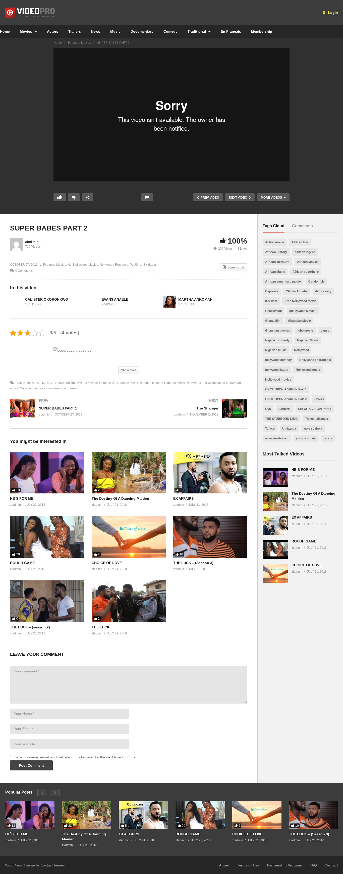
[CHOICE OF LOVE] (129, 537)
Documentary (142, 31)
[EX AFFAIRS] (210, 472)
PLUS (134, 264)
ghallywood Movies (84, 383)
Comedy (170, 31)
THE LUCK (100, 627)
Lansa (325, 330)
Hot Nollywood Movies (83, 264)
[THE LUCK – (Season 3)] (210, 537)
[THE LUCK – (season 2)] (47, 601)
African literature (277, 262)
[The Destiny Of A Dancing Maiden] (129, 472)
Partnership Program (284, 865)
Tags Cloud (273, 226)
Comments (302, 226)
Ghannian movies (277, 330)
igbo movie (305, 330)
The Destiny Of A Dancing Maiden (120, 498)
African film (23, 383)
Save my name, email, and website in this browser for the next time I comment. (77, 757)
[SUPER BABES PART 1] (67, 413)
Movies (26, 31)
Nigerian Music (276, 350)
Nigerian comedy (151, 383)
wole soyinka (313, 428)
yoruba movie (306, 438)
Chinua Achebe (297, 291)
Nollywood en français (315, 360)
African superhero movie (283, 281)
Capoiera (271, 291)
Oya (268, 409)
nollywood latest (214, 383)
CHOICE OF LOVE (107, 563)
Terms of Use (248, 865)
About (224, 865)
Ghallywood (61, 383)
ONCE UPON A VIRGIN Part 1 (286, 389)
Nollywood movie (308, 370)
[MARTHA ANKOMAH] (169, 302)
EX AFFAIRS (183, 498)
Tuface (270, 428)
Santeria (284, 409)
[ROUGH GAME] (47, 537)
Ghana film (106, 383)
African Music (275, 271)
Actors (52, 31)
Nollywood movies (32, 388)
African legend (305, 252)
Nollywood (194, 383)
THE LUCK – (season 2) (30, 627)
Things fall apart (316, 419)
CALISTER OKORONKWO (46, 299)
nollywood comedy (278, 360)
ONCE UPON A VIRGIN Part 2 (286, 399)
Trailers (74, 31)
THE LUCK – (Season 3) (193, 563)
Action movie (274, 242)
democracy (323, 291)
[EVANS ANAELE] (93, 302)
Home (57, 42)
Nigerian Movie (174, 383)
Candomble (316, 281)
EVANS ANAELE (115, 299)
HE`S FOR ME (21, 498)
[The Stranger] (191, 413)
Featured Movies (79, 42)
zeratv (74, 388)
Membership (261, 31)
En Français (231, 31)
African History (276, 252)
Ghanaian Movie (127, 383)
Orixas (319, 399)
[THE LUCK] (129, 601)
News (95, 31)
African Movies (42, 383)
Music (115, 31)
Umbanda (289, 428)
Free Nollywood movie (300, 301)
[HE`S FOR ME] (47, 472)
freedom (271, 301)
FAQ (313, 865)
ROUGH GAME (22, 563)
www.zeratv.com (57, 388)
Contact (331, 865)
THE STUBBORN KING (281, 419)
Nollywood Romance (114, 264)
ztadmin (32, 242)
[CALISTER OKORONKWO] (16, 302)
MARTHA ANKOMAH (195, 299)
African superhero (306, 271)
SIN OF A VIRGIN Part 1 (314, 409)
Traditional (197, 31)
